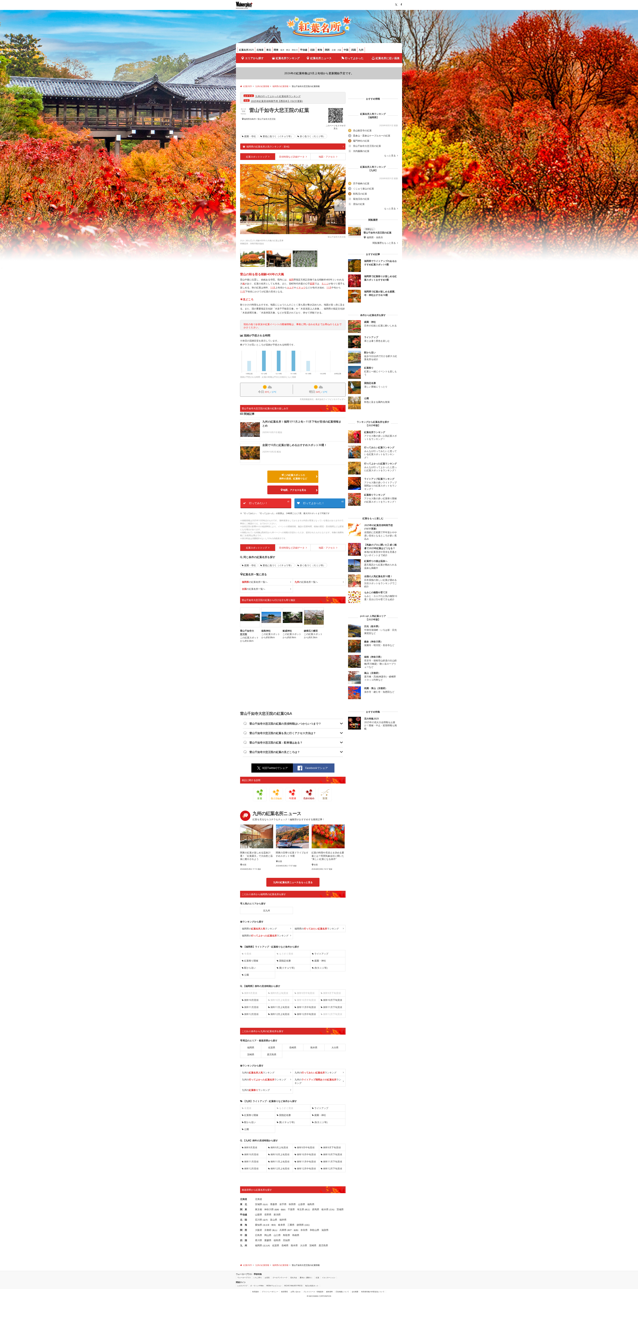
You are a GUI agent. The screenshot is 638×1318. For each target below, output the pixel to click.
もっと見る (390, 155)
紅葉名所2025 (246, 49)
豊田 (273, 1225)
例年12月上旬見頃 (279, 1014)
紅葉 (317, 1277)
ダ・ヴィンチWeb (257, 1285)
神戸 (290, 1230)
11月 (272, 287)
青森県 (273, 1204)
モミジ (324, 283)
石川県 (258, 1219)
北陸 (312, 49)
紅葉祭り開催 (251, 960)
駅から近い (250, 967)
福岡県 (247, 119)
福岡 (291, 279)
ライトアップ (321, 953)
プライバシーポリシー (270, 1291)
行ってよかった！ (323, 502)
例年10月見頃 (251, 1000)
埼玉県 (300, 1209)
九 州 (243, 1245)
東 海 (243, 1224)
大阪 (339, 49)
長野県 (267, 1214)
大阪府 (258, 1229)
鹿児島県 (271, 1054)
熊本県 (313, 1047)
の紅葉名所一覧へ (254, 581)
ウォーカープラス (244, 1277)
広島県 (258, 1235)
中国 (346, 49)
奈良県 (304, 1229)
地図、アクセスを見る (294, 489)
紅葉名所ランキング (288, 58)
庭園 (312, 283)
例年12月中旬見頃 (306, 1014)
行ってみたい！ (269, 502)
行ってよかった (354, 58)
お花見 (267, 1277)
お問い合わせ (296, 1291)
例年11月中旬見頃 (306, 1007)
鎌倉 (283, 1209)
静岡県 (300, 1224)
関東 (276, 49)
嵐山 (275, 1230)
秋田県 (292, 1204)
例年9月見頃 (250, 1147)
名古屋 (266, 1225)
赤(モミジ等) (320, 967)
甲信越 (303, 49)
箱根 (277, 1209)
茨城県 (340, 1209)
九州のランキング (258, 1072)
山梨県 (258, 1214)
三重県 (290, 1224)
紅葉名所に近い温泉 (388, 58)
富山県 (273, 1219)
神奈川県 (269, 1209)
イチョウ (301, 287)
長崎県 (292, 1047)
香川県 (258, 1240)
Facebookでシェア (316, 768)
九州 (361, 49)
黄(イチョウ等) (287, 967)
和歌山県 (314, 1229)
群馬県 (315, 1209)
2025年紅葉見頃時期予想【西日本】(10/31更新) (277, 101)
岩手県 (282, 1204)
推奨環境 (284, 1291)
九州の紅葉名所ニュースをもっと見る (293, 882)
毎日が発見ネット (312, 1285)
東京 (288, 49)
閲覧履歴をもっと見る (384, 243)
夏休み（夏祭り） (306, 1277)
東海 (320, 49)
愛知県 (258, 1224)
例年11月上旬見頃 (279, 1007)
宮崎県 (250, 1054)
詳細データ (292, 156)
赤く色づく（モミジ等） (312, 136)
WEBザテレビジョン (273, 1285)
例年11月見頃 (251, 1007)
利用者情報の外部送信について (372, 1291)
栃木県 (324, 1209)
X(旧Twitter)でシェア (275, 768)
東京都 (258, 1209)
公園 (246, 974)
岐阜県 (281, 1224)
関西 (327, 49)
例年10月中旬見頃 (306, 1154)
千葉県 (291, 1209)
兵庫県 (282, 1229)
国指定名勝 (285, 960)
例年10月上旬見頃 (279, 1154)
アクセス (327, 156)
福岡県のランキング (259, 928)
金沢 (265, 1219)
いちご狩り (258, 1277)
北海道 (260, 49)
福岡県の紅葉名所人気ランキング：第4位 (268, 146)
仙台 (265, 1204)
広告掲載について (342, 1291)
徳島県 (277, 1240)
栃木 (282, 49)
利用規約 (255, 1291)
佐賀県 (271, 1047)
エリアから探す (254, 58)
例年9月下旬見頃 (332, 1147)
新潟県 (277, 1214)
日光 (332, 1209)
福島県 (310, 1204)
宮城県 (258, 1204)
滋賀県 (324, 1229)
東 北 (243, 1204)
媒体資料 (329, 1291)
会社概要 (355, 1291)
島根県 (295, 1235)
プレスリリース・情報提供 (313, 1291)
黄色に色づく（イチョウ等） (278, 136)
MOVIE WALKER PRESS (293, 1285)
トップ (257, 156)
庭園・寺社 (250, 136)
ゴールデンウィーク (279, 1277)
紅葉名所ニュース (321, 58)
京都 (334, 49)
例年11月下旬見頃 (332, 1007)
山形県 (301, 1204)
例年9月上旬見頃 (279, 1147)
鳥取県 (286, 1235)
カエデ (290, 287)
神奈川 (295, 49)
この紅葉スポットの (293, 476)
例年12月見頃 (251, 1014)
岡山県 (267, 1235)
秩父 (307, 1209)
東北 (268, 49)
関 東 (243, 1209)
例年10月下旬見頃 (332, 1000)
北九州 (266, 910)
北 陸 (243, 1219)
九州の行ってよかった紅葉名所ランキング (278, 96)
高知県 (286, 1240)
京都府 (267, 1229)
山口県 (277, 1235)
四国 (353, 49)
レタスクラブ (242, 1285)
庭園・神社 (320, 960)
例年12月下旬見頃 (332, 1168)
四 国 (243, 1240)
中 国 (243, 1235)
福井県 (282, 1219)
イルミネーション (328, 1277)
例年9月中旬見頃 (306, 1147)
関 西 (243, 1229)
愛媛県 (267, 1240)
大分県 (334, 1047)
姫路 (296, 1230)
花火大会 (293, 1277)
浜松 (307, 1225)
